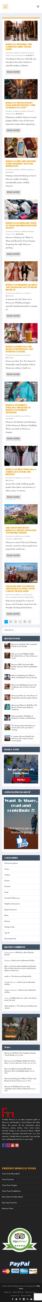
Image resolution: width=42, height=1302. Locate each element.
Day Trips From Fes (9, 1203)
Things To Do (10, 55)
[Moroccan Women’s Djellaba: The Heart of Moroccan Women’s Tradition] (21, 392)
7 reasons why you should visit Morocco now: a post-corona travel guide (21, 589)
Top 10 (6, 933)
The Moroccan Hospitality (21, 976)
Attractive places (11, 863)
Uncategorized (20, 55)
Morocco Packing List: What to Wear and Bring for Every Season (21, 225)
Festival (7, 886)
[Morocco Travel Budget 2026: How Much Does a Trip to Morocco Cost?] (21, 89)
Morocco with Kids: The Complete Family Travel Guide (19, 47)
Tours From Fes (8, 1179)
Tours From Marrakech (11, 1174)
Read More (13, 72)
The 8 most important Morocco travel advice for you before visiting (21, 530)
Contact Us (15, 1296)
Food (6, 892)
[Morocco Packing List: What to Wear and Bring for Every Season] (21, 209)
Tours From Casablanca (11, 1191)
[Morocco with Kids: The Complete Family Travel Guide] (21, 31)
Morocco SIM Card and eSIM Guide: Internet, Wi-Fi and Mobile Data (21, 163)
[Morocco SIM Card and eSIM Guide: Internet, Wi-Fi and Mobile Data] (21, 148)
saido (6, 976)
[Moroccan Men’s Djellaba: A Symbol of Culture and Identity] (21, 456)
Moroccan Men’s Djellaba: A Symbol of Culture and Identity (21, 472)
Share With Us (18, 1292)
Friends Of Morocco (12, 898)
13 (25, 622)
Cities (6, 869)
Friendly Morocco (18, 293)
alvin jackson (9, 1006)
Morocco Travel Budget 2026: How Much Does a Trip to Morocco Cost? (20, 105)
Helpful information (27, 53)
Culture (27, 293)
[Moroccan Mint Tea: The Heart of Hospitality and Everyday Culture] (21, 333)
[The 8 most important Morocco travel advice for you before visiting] (21, 514)
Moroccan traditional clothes (23, 960)
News (6, 915)
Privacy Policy (26, 1296)
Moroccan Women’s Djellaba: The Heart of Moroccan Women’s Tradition (18, 409)
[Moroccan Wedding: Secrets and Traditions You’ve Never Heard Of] (21, 271)
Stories (7, 921)
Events (7, 881)
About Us (7, 1292)
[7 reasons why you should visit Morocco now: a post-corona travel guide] (21, 573)
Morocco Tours (7, 1208)
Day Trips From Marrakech (12, 1197)
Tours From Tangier (9, 1185)
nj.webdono (16, 53)
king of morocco (10, 910)
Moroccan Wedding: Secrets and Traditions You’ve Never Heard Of (21, 287)
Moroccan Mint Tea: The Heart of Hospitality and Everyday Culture (19, 349)
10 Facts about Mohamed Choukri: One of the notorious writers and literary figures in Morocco (20, 968)
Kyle (6, 966)
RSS (8, 1047)
